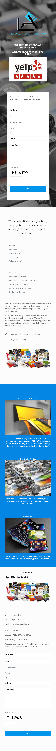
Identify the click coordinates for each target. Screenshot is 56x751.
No (13, 133)
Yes (14, 128)
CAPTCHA (14, 167)
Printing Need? (16, 123)
